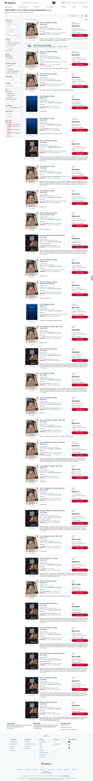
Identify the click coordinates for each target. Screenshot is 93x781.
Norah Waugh (43, 142)
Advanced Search (8, 6)
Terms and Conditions (65, 775)
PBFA (50, 66)
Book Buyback (27, 746)
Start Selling (85, 6)
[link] (86, 16)
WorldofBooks (46, 32)
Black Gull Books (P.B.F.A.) (49, 61)
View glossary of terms (66, 727)
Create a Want (10, 728)
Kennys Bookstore (47, 383)
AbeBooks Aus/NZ (51, 769)
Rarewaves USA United (48, 613)
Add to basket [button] (79, 35)
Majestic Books (46, 336)
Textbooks (63, 6)
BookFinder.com (46, 772)
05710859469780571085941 (54, 29)
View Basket (12, 750)
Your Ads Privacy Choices (44, 752)
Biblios (44, 546)
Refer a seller (27, 748)
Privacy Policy (42, 750)
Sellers (74, 6)
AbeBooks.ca (59, 769)
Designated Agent (42, 754)
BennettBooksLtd (47, 591)
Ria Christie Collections (48, 270)
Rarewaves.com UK (47, 638)
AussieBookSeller (47, 663)
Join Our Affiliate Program (30, 743)
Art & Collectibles (50, 6)
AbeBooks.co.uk (20, 769)
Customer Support (57, 743)
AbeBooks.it (42, 769)
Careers (40, 746)
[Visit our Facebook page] (69, 742)
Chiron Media (46, 223)
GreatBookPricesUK (47, 201)
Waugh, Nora (43, 53)
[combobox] (36, 3)
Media (40, 743)
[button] (22, 79)
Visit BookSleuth (38, 728)
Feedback (91, 278)
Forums (40, 748)
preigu (44, 712)
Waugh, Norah (43, 24)
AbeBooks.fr (35, 769)
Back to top (46, 735)
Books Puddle (46, 476)
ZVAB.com (74, 769)
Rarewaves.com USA (47, 151)
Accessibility (41, 757)
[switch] (7, 107)
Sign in (68, 2)
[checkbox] (6, 22)
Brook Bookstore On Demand (49, 408)
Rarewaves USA (46, 359)
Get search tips (64, 725)
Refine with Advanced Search (26, 12)
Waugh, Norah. (43, 444)
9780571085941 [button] (13, 12)
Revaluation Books (47, 430)
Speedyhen (45, 498)
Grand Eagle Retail (47, 245)
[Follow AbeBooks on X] (69, 745)
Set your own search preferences (69, 729)
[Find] (53, 3)
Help (86, 2)
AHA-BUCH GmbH (47, 688)
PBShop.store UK (47, 84)
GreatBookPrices (47, 106)
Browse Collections (23, 6)
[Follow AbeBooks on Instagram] (69, 748)
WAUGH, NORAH (44, 490)
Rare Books (37, 6)
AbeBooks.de (28, 769)
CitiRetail (45, 520)
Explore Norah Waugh (62, 46)
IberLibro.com (67, 769)
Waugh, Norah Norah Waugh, (47, 214)
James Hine (45, 452)
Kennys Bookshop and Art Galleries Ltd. (52, 176)
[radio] (6, 58)
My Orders (12, 748)
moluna (44, 568)
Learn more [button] (8, 136)
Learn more (8, 50)
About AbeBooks (42, 741)
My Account (74, 2)
